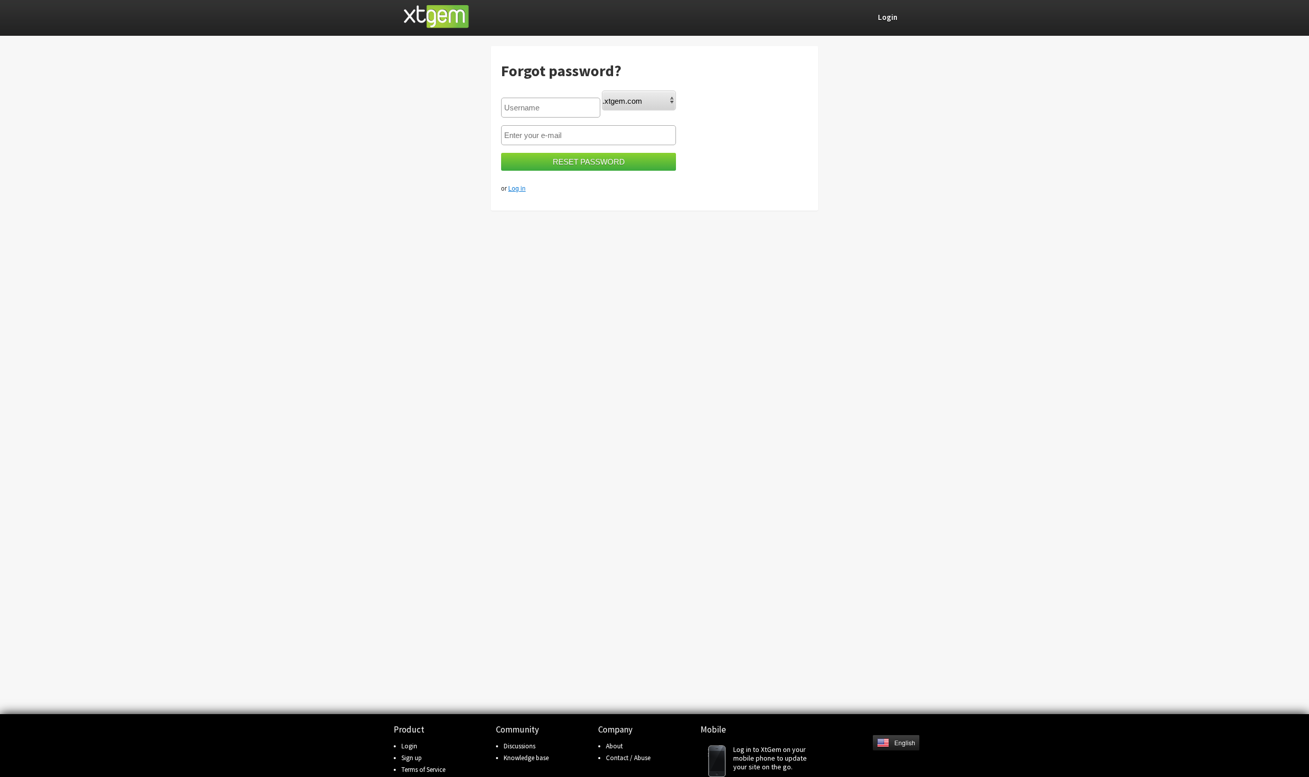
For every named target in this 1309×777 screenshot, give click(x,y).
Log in (517, 188)
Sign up (411, 757)
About (614, 746)
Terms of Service (423, 769)
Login (409, 746)
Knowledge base (526, 757)
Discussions (519, 746)
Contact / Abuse (628, 757)
